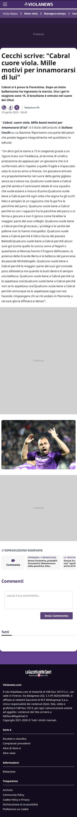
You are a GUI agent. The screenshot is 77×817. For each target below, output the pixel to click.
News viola (31, 13)
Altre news (9, 753)
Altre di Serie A (12, 748)
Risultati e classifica (14, 738)
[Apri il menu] (5, 4)
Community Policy (13, 794)
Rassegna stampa (55, 13)
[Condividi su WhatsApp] (3, 107)
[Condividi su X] (16, 107)
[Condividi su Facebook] (10, 107)
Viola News (10, 14)
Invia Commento (56, 616)
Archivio (8, 790)
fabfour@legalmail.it (15, 716)
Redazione (9, 771)
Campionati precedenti (16, 743)
